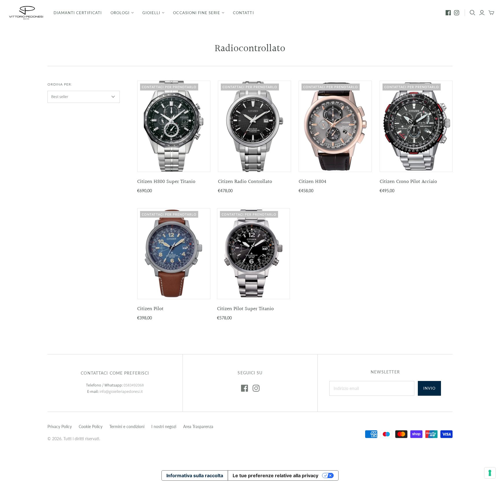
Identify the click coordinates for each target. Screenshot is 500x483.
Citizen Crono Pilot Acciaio (408, 181)
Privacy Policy (59, 426)
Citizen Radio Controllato (245, 181)
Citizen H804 (312, 181)
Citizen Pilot (150, 309)
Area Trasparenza (198, 426)
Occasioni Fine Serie (196, 12)
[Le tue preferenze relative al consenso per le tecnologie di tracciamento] (489, 472)
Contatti (243, 12)
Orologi (120, 12)
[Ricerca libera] (472, 13)
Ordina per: (59, 84)
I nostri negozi (163, 426)
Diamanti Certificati (78, 12)
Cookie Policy (90, 426)
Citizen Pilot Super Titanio (245, 309)
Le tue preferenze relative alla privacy (275, 475)
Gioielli (151, 12)
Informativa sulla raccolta (194, 475)
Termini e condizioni (126, 426)
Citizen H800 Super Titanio (166, 181)
